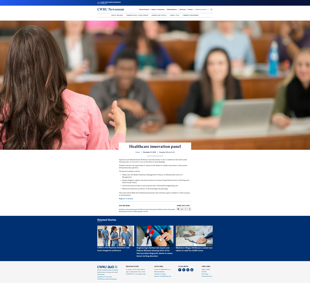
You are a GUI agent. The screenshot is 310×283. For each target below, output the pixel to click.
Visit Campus (205, 274)
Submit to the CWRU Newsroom (162, 276)
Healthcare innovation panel (128, 209)
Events (146, 211)
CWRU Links (206, 266)
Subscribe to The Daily (160, 274)
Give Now (204, 271)
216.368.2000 (100, 274)
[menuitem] (117, 15)
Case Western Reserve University (110, 270)
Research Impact (144, 9)
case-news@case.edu (140, 274)
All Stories (183, 9)
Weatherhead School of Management (131, 211)
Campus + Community (158, 9)
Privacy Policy (108, 277)
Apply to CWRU (206, 269)
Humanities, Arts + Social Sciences (137, 15)
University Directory (207, 276)
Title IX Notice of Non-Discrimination (107, 279)
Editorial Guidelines (159, 271)
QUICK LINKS (158, 266)
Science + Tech (174, 15)
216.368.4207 (129, 274)
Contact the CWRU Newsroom (162, 269)
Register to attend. (126, 199)
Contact (190, 9)
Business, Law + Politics (159, 15)
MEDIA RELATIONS (132, 266)
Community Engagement (191, 15)
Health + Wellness (117, 15)
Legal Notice (100, 277)
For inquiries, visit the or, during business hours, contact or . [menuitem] (136, 272)
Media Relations (172, 9)
